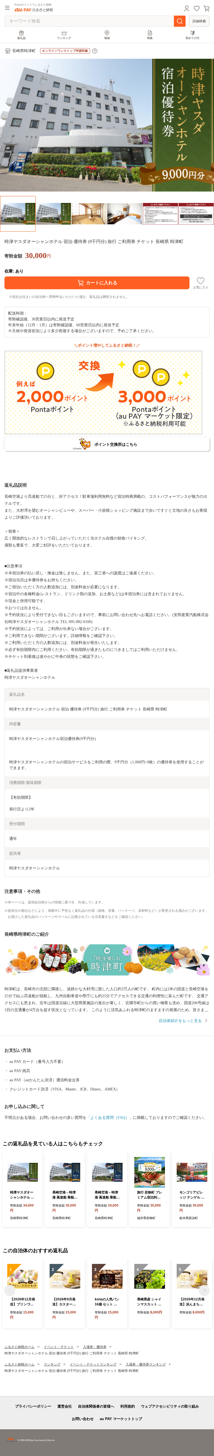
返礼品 (21, 38)
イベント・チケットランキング (93, 1364)
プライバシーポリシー (33, 1406)
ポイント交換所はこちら (115, 444)
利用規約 (127, 1406)
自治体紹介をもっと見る (180, 1021)
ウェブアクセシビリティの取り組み (170, 1406)
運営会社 (64, 1406)
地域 (107, 38)
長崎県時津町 (24, 51)
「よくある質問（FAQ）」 (109, 1118)
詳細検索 (199, 21)
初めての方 (193, 38)
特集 (150, 38)
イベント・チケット (59, 1347)
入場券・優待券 (94, 1347)
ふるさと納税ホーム (19, 1347)
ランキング (64, 38)
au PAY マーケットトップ (121, 1419)
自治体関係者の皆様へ (96, 1406)
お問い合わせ (83, 1419)
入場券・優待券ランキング (146, 1364)
